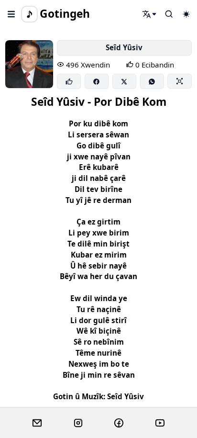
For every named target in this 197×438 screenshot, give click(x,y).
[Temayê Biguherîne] (186, 13)
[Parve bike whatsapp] (152, 81)
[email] (37, 423)
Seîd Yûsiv (124, 47)
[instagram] (78, 423)
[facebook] (119, 423)
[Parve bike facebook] (97, 81)
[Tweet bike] (124, 81)
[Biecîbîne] (69, 81)
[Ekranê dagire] (179, 81)
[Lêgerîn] (150, 13)
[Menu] (11, 13)
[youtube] (160, 423)
